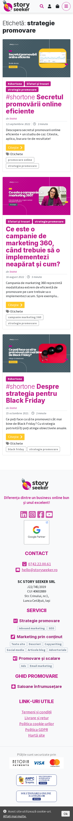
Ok (65, 814)
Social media (15, 650)
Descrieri (35, 644)
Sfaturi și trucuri (38, 84)
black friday (16, 449)
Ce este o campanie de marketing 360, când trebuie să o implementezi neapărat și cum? (33, 246)
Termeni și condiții (36, 712)
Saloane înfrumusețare (39, 686)
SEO (51, 628)
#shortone (15, 84)
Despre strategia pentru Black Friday (32, 393)
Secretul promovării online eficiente (34, 104)
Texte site (18, 644)
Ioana (13, 118)
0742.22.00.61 (39, 563)
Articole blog (36, 650)
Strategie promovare (39, 620)
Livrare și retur (37, 717)
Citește (13, 147)
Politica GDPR (36, 729)
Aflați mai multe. (14, 816)
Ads (23, 666)
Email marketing (41, 666)
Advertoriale (57, 650)
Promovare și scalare (39, 658)
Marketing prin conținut (39, 636)
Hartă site (36, 735)
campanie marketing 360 (24, 317)
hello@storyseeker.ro (40, 569)
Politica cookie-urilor (36, 723)
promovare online (20, 160)
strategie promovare (22, 89)
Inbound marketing (32, 628)
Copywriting (53, 644)
